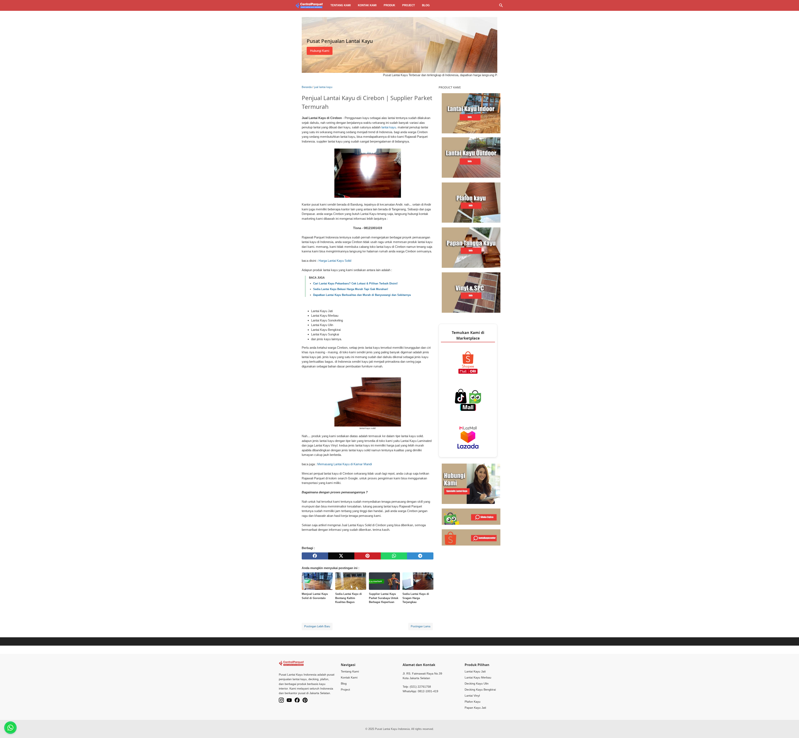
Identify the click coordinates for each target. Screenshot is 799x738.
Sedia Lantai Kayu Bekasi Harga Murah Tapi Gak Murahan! (350, 289)
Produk (389, 5)
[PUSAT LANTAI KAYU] (309, 5)
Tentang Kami (350, 671)
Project (408, 5)
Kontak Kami (349, 677)
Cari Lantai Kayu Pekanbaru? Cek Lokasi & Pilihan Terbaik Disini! (355, 283)
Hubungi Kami (319, 50)
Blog (426, 5)
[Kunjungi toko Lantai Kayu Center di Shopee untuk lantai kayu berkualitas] (471, 537)
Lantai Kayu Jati (475, 671)
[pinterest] (367, 555)
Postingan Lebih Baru (317, 626)
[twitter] (341, 555)
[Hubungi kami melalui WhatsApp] (471, 483)
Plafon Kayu (472, 701)
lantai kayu (388, 127)
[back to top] (791, 728)
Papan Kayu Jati (475, 707)
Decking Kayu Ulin (477, 683)
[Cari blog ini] (501, 5)
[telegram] (420, 555)
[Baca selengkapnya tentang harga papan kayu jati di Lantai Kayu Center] (471, 247)
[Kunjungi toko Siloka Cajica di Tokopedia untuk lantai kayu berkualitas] (471, 516)
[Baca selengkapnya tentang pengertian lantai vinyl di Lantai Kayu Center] (471, 292)
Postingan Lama (420, 626)
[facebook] (315, 555)
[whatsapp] (394, 555)
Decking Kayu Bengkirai (480, 689)
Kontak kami (367, 5)
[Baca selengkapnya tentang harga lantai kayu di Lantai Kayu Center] (471, 113)
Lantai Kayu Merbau (478, 677)
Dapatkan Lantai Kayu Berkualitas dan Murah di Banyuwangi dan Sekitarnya (362, 294)
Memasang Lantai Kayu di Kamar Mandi (344, 464)
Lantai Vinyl (472, 695)
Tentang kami (340, 5)
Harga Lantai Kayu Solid (335, 260)
